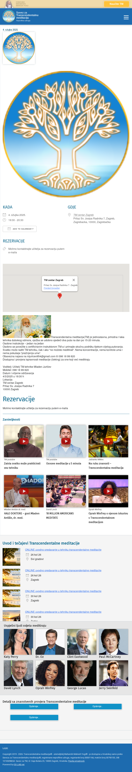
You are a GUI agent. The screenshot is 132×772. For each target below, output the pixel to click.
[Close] (74, 280)
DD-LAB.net (19, 764)
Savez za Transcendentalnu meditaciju (27, 15)
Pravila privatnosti (76, 761)
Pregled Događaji (52, 288)
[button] (60, 296)
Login (5, 748)
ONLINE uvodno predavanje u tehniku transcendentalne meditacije (63, 549)
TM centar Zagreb (83, 215)
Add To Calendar (22, 229)
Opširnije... (34, 706)
